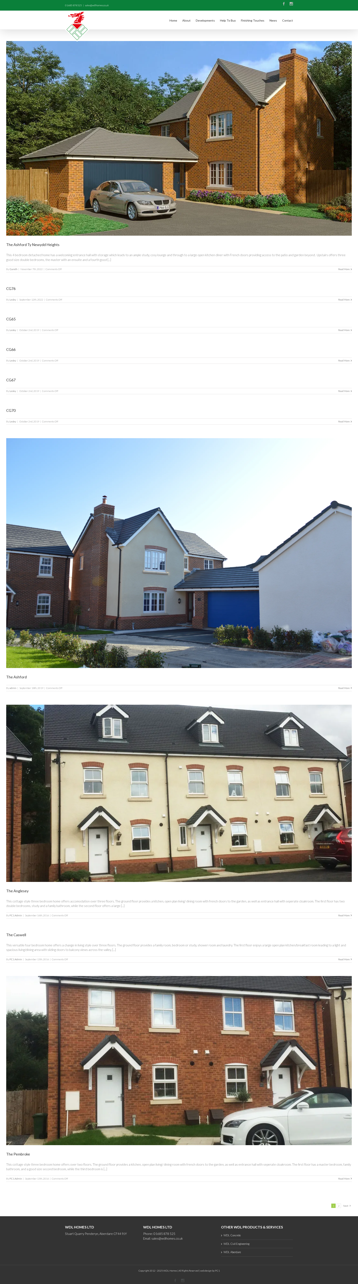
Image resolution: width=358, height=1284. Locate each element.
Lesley (13, 299)
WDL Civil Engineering (236, 1243)
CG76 (11, 288)
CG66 (11, 349)
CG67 (11, 380)
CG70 (11, 410)
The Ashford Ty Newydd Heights (32, 244)
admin (13, 688)
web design (206, 1270)
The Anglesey (17, 891)
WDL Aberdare (232, 1252)
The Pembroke (18, 1154)
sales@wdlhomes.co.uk (97, 5)
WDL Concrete (232, 1235)
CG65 (11, 319)
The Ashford (16, 677)
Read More (344, 269)
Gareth (13, 269)
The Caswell (16, 934)
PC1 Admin (16, 915)
